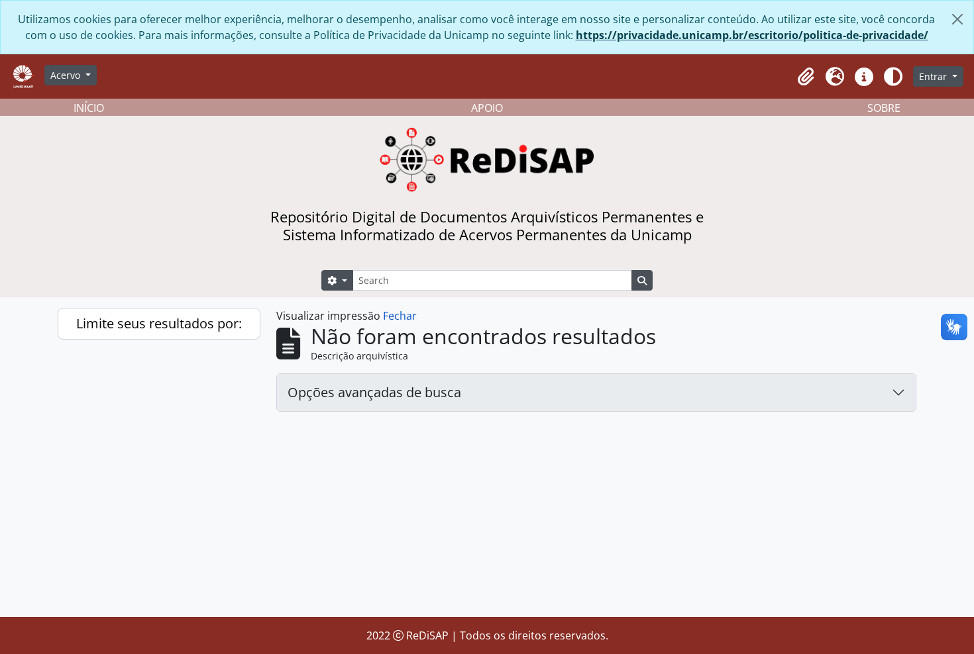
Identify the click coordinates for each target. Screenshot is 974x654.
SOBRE (883, 108)
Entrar (934, 76)
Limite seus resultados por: (159, 323)
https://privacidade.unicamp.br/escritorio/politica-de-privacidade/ (752, 35)
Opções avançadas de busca (374, 392)
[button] (805, 76)
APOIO (487, 108)
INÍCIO (89, 108)
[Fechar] (957, 19)
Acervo (66, 75)
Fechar (400, 315)
